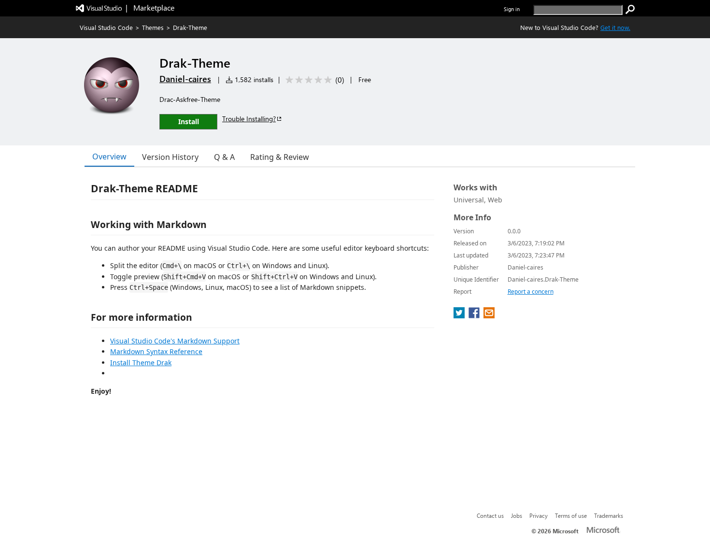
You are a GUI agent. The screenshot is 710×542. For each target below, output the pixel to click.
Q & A (224, 157)
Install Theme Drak (140, 362)
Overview (109, 156)
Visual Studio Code (106, 27)
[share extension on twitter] (460, 315)
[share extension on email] (489, 315)
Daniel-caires (185, 79)
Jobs (516, 515)
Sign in (512, 9)
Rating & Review (279, 157)
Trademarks (608, 515)
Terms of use (571, 515)
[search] (630, 9)
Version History (170, 157)
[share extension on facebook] (475, 315)
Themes (153, 27)
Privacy (538, 515)
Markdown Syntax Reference (156, 351)
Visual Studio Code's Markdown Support (175, 340)
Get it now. (615, 27)
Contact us (490, 515)
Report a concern (531, 291)
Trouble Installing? (249, 118)
